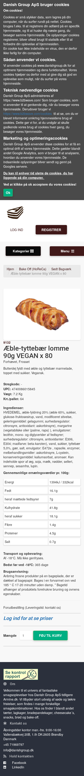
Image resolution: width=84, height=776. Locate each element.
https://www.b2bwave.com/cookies (27, 113)
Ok (8, 192)
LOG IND (16, 229)
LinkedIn (17, 767)
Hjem (10, 269)
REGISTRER (51, 229)
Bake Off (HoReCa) (32, 269)
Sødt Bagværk (61, 269)
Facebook (18, 762)
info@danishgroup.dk (18, 750)
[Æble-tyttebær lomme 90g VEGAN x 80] (42, 314)
